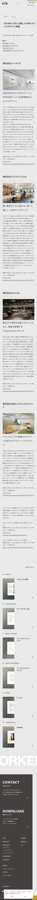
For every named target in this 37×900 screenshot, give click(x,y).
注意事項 (5, 872)
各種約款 (5, 865)
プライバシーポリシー (17, 891)
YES (12, 896)
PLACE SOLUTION (8, 853)
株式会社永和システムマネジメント (13, 50)
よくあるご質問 (7, 875)
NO (25, 896)
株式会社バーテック (9, 43)
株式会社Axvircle (8, 48)
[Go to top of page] (35, 898)
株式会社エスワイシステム (10, 45)
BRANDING (6, 847)
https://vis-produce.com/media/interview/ (18, 547)
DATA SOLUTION (8, 850)
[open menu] (18, 3)
